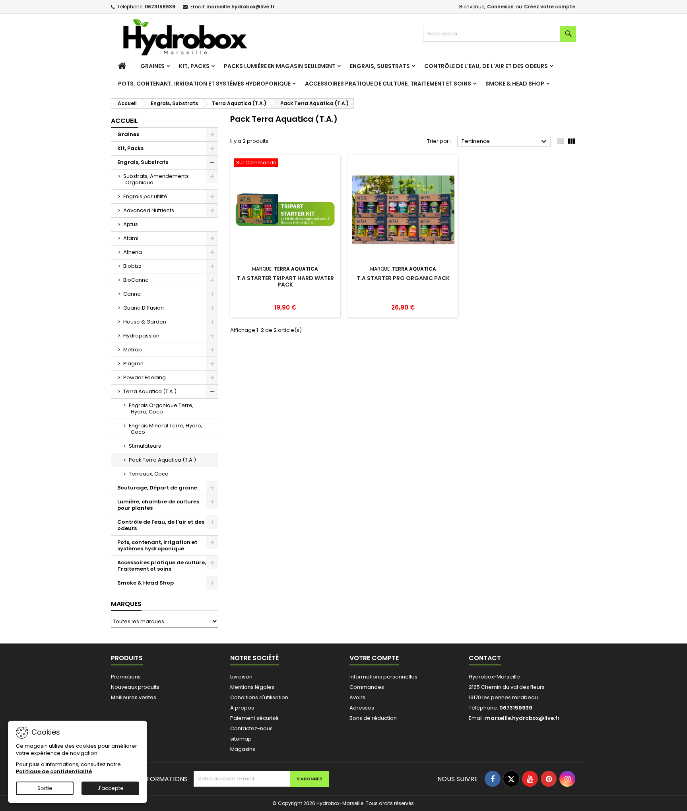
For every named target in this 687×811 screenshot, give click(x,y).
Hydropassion (141, 335)
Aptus (130, 224)
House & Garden (144, 322)
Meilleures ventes (133, 697)
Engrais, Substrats (380, 66)
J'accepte (110, 788)
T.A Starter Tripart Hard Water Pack (285, 281)
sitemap (241, 739)
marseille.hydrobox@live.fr (240, 6)
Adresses (361, 708)
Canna (132, 294)
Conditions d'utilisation (259, 697)
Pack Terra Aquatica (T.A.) (162, 460)
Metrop (132, 349)
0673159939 (160, 6)
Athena (132, 252)
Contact (485, 658)
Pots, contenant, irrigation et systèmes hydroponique (204, 84)
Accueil (124, 120)
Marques (126, 603)
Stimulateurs (145, 446)
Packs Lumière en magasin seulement (280, 66)
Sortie (44, 788)
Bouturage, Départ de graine (157, 487)
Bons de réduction (373, 718)
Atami (130, 238)
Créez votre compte (549, 6)
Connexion (500, 6)
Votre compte (374, 658)
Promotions (126, 676)
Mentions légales (252, 687)
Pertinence (505, 141)
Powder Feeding (144, 377)
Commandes (366, 687)
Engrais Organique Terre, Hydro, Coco (161, 408)
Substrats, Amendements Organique (156, 179)
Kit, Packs (194, 66)
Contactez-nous (251, 728)
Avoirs (357, 697)
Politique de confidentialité (54, 771)
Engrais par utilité (145, 196)
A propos (242, 708)
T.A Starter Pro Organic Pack (403, 278)
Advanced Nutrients (148, 210)
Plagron (133, 363)
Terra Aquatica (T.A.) (150, 391)
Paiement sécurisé (254, 718)
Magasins (242, 749)
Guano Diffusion (143, 308)
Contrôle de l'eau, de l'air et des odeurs (486, 66)
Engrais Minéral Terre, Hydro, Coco (165, 429)
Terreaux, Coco (149, 474)
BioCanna (136, 280)
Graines (152, 66)
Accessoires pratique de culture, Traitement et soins (388, 84)
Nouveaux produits (135, 687)
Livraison (241, 676)
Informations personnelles (383, 676)
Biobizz (132, 266)
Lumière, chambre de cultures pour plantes (158, 505)
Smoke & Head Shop (514, 84)
